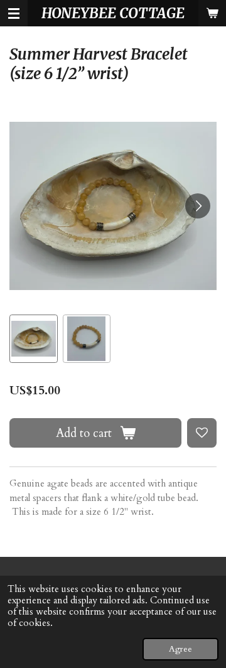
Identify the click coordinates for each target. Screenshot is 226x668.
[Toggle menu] (14, 13)
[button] (33, 339)
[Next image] (197, 205)
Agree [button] (180, 649)
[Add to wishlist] (202, 433)
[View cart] (212, 13)
